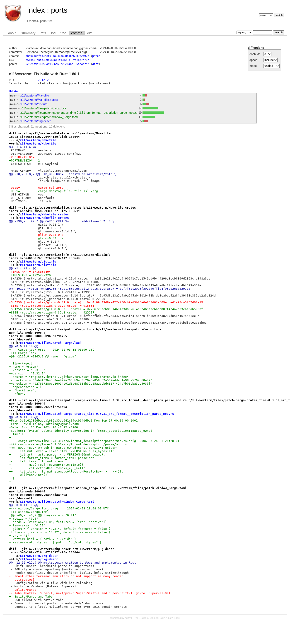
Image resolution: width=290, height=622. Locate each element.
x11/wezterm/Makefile (34, 95)
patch (96, 56)
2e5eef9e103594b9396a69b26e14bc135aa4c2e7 (57, 64)
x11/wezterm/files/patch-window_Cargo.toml (49, 117)
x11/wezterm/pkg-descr (35, 121)
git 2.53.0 (141, 618)
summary (28, 33)
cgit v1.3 (129, 618)
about (12, 33)
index (36, 10)
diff (89, 33)
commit (76, 33)
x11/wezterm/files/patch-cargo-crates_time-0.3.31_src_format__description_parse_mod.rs (79, 112)
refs (43, 33)
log (53, 33)
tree (63, 33)
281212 (43, 80)
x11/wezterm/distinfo (33, 104)
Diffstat (14, 91)
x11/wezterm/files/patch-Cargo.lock (43, 108)
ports (59, 10)
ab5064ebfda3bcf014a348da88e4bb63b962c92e (57, 56)
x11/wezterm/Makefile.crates (39, 99)
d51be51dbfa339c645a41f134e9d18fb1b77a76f (57, 60)
